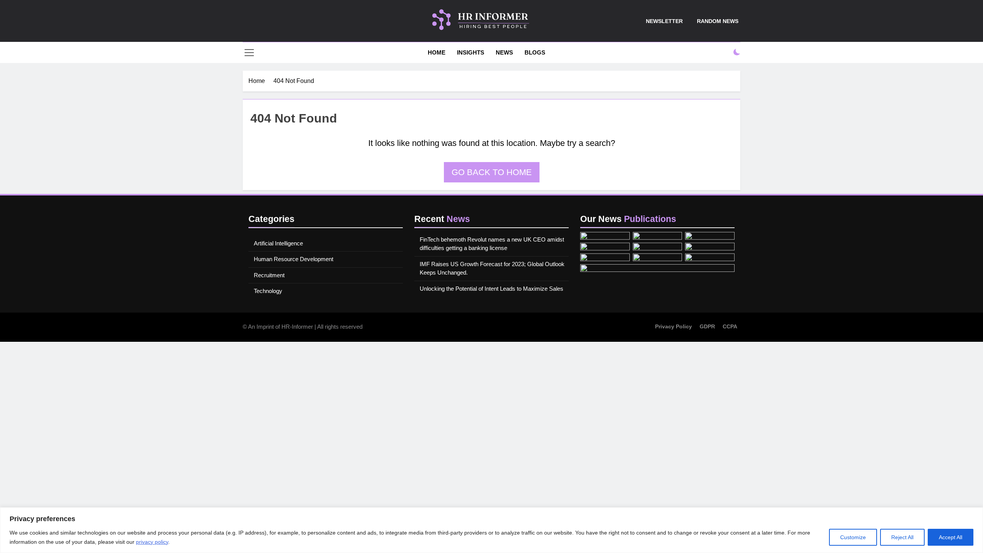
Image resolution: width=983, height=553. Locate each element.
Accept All (950, 537)
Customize (853, 537)
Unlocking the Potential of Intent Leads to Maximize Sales (491, 288)
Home (435, 52)
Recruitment (269, 275)
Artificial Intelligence (278, 243)
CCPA (730, 326)
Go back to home (492, 172)
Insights (470, 52)
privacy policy (152, 542)
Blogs (535, 52)
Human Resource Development (293, 259)
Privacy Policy (673, 326)
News (504, 52)
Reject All (902, 537)
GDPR (707, 326)
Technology (268, 291)
